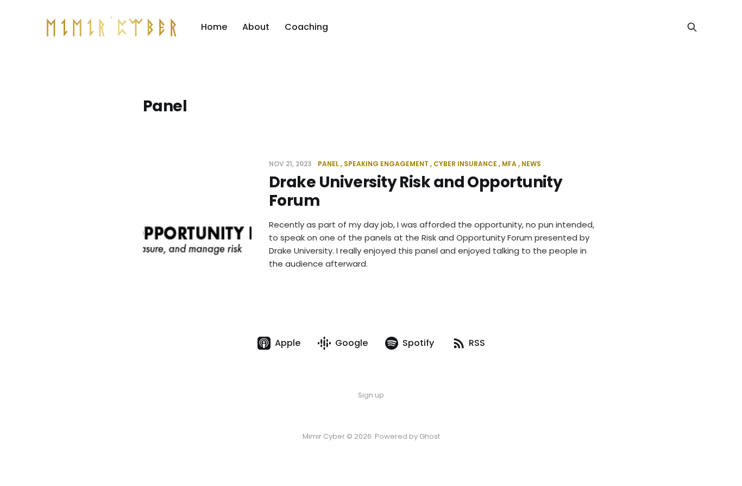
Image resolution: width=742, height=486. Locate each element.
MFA (509, 163)
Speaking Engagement (386, 163)
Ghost (429, 436)
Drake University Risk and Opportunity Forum (415, 191)
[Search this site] (692, 27)
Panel (328, 163)
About (255, 27)
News (531, 163)
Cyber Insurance (465, 163)
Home (214, 27)
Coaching (306, 27)
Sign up (371, 395)
